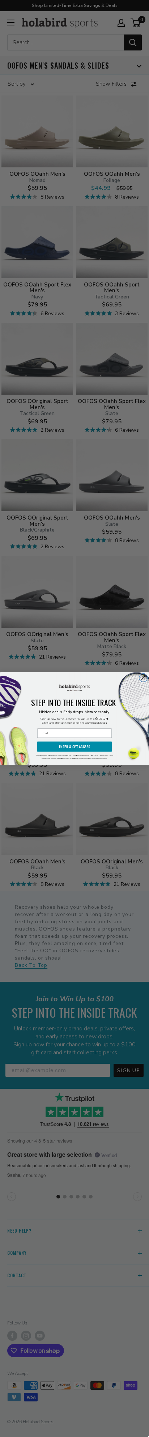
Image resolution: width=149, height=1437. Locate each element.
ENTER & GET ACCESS (74, 746)
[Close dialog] (143, 677)
